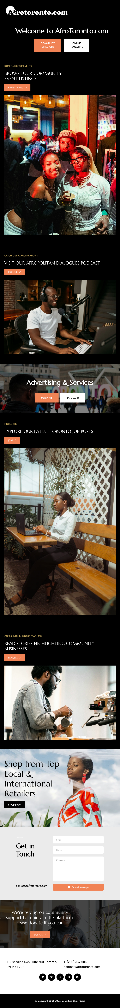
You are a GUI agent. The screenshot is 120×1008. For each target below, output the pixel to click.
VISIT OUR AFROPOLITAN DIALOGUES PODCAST (52, 263)
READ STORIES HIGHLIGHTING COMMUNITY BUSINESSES (50, 646)
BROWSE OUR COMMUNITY (33, 73)
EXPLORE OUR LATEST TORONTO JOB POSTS (48, 431)
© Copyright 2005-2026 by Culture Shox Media (60, 1001)
